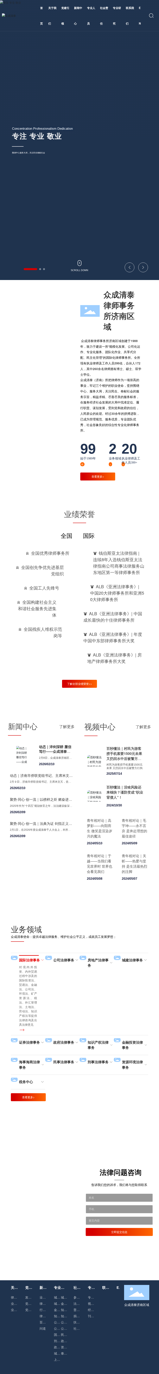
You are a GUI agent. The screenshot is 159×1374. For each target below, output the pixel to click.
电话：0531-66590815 (66, 1351)
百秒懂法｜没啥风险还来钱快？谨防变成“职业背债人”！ (124, 792)
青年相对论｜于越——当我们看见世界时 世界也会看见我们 (99, 863)
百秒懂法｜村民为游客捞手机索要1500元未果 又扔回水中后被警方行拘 (124, 756)
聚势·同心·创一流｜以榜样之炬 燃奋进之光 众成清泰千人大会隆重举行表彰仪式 (41, 802)
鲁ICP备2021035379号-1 (92, 1372)
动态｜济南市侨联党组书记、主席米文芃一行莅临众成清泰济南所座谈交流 (41, 778)
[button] (30, 269)
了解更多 (67, 726)
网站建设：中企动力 (125, 1372)
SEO (148, 1372)
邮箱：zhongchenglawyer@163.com (138, 1352)
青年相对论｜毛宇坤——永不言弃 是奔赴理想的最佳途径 (134, 828)
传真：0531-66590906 (102, 1352)
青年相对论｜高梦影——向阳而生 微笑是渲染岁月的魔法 (99, 828)
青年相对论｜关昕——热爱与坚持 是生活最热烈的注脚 (134, 863)
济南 (140, 1372)
